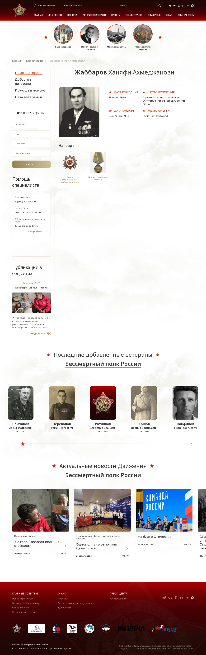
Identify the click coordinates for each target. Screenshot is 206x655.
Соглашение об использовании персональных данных (42, 648)
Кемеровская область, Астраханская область (98, 537)
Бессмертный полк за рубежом (75, 603)
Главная (38, 15)
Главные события (25, 593)
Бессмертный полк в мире (26, 603)
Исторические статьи (94, 15)
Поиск (122, 5)
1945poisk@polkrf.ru (26, 225)
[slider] (22, 443)
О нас (62, 593)
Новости (72, 15)
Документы (64, 607)
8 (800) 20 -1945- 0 (25, 201)
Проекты (115, 15)
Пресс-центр (118, 593)
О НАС (169, 15)
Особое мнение (20, 607)
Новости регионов (22, 598)
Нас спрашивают (118, 598)
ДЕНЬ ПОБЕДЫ (55, 15)
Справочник (154, 15)
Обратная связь (186, 15)
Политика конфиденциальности (30, 644)
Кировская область (25, 536)
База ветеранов (134, 15)
